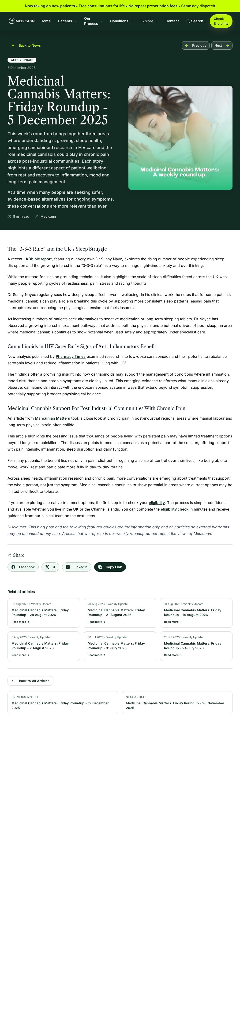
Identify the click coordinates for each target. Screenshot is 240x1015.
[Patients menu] (76, 21)
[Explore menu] (157, 21)
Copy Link (114, 567)
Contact (172, 21)
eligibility (157, 502)
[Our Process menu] (102, 21)
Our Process (91, 21)
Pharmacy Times (71, 356)
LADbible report (37, 259)
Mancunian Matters (52, 418)
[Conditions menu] (132, 21)
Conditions (119, 21)
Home (46, 21)
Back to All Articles (34, 681)
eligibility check (174, 509)
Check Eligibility (221, 21)
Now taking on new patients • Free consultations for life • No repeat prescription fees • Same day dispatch (120, 6)
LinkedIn (80, 567)
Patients (65, 21)
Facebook (27, 567)
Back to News (30, 45)
